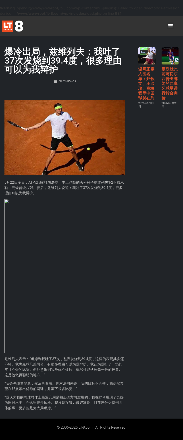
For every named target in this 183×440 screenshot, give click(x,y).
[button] (170, 25)
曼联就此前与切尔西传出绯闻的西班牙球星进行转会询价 (170, 83)
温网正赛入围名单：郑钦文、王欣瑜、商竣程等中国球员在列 (146, 83)
